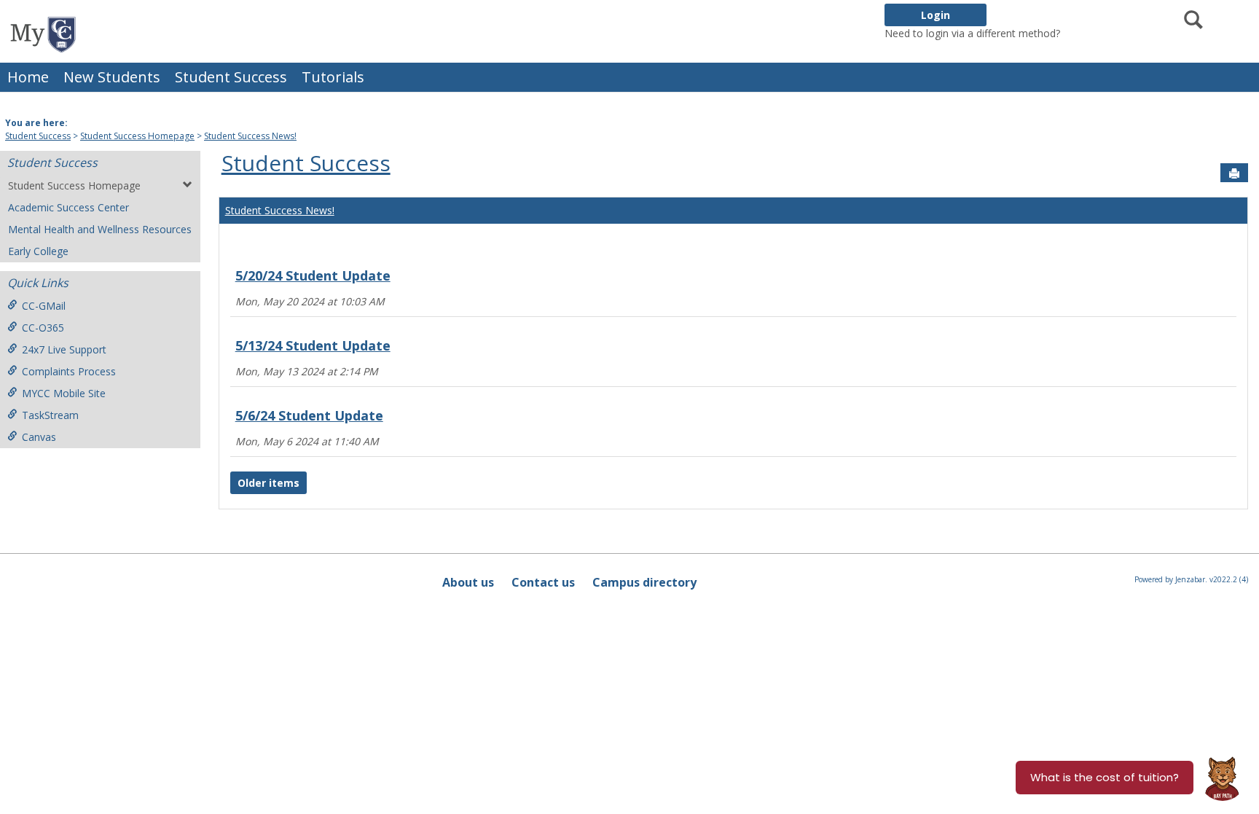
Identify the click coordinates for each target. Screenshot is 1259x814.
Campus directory (644, 582)
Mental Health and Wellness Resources (100, 229)
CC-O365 (43, 327)
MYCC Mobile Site (64, 393)
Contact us (543, 582)
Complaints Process (69, 371)
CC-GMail (44, 306)
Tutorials (333, 77)
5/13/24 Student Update (313, 345)
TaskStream (50, 415)
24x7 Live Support (64, 349)
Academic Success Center (68, 207)
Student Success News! (250, 136)
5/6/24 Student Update (309, 415)
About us (468, 582)
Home (28, 77)
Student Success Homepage (137, 136)
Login (935, 15)
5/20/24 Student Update (313, 275)
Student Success (231, 77)
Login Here (1089, 33)
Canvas (39, 437)
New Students (111, 77)
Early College (38, 251)
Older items (268, 483)
